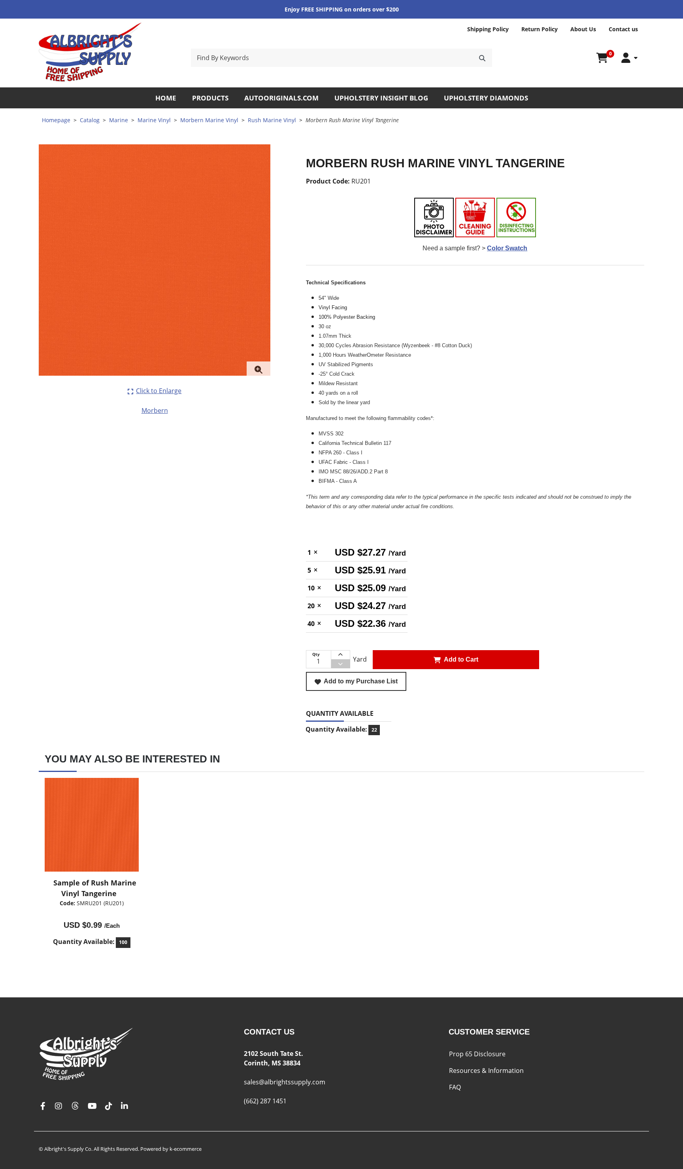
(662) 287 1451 (265, 1101)
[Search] (482, 57)
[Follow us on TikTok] (109, 1106)
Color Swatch (507, 248)
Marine (118, 120)
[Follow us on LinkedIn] (124, 1106)
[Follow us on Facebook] (43, 1106)
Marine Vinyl (154, 120)
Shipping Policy (488, 29)
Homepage (56, 120)
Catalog (90, 120)
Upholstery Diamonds (486, 97)
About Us (583, 29)
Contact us (623, 29)
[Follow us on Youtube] (92, 1106)
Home (165, 97)
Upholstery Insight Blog (381, 97)
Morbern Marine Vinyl (209, 120)
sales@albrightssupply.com (284, 1082)
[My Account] (629, 58)
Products (210, 97)
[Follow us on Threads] (75, 1106)
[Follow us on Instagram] (58, 1106)
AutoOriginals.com (281, 97)
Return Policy (539, 29)
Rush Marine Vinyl (272, 120)
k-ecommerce (186, 1148)
